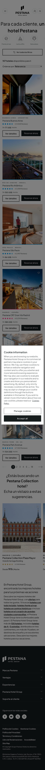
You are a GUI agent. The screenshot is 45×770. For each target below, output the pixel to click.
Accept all (22, 418)
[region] (22, 385)
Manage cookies (22, 411)
